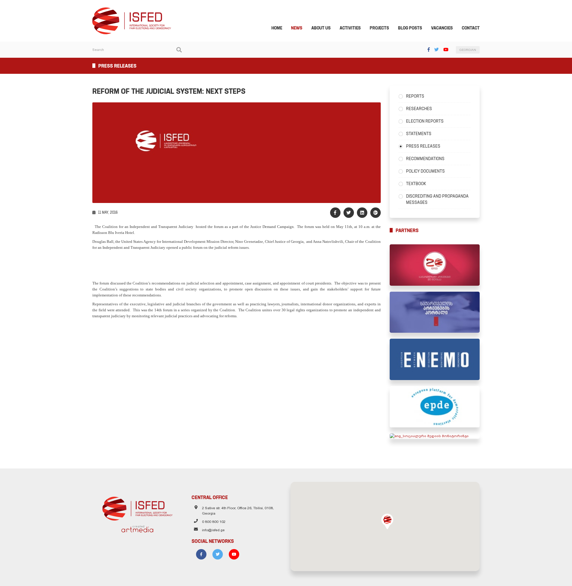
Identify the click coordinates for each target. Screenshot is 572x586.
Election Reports (425, 121)
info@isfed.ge (213, 530)
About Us (321, 28)
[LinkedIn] (362, 212)
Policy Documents (425, 171)
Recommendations (425, 158)
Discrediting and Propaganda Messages (437, 199)
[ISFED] (137, 507)
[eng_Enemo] (435, 359)
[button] (387, 521)
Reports (415, 96)
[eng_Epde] (435, 406)
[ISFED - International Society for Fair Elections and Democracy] (131, 10)
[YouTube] (445, 49)
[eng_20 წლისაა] (435, 265)
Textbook (416, 183)
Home (276, 28)
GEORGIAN (467, 49)
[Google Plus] (375, 212)
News (296, 28)
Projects (379, 28)
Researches (419, 108)
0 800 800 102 (214, 522)
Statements (418, 133)
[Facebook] (429, 49)
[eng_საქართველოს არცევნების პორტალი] (435, 312)
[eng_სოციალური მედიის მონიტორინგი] (435, 436)
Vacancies (442, 28)
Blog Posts (410, 28)
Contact (471, 28)
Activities (350, 28)
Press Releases (423, 146)
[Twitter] (436, 49)
